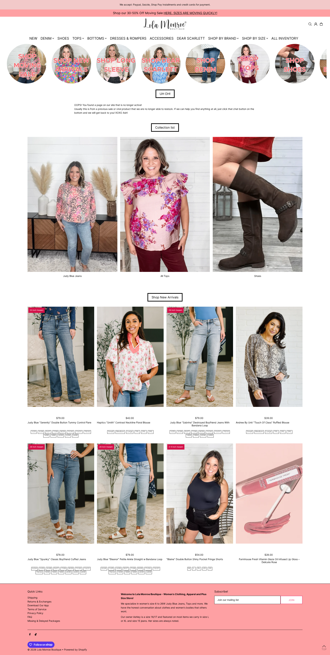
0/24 (34, 568)
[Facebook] (30, 634)
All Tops (165, 275)
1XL (137, 431)
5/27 (48, 431)
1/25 (34, 431)
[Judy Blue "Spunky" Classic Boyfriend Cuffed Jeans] (61, 493)
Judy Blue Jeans (72, 275)
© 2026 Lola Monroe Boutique (44, 649)
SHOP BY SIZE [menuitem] (254, 38)
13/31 (79, 431)
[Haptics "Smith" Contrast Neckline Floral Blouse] (130, 357)
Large (130, 431)
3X (210, 568)
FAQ (30, 616)
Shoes (257, 275)
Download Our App (38, 605)
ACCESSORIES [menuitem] (162, 38)
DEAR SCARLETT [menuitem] (191, 38)
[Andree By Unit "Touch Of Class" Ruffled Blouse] (269, 357)
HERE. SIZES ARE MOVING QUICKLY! (190, 13)
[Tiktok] (36, 634)
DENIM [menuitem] (46, 38)
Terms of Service (37, 609)
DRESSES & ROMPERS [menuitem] (128, 38)
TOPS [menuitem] (76, 38)
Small (110, 431)
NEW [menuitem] (33, 38)
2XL (144, 431)
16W (54, 572)
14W (46, 435)
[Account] (315, 24)
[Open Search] (310, 24)
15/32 (87, 431)
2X (204, 568)
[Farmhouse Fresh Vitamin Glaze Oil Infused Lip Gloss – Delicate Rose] (269, 493)
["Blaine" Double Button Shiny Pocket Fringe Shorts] (199, 493)
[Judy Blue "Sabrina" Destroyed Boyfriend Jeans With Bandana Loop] (199, 357)
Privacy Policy (35, 613)
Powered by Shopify (75, 649)
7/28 (55, 431)
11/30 (70, 431)
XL (199, 568)
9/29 (62, 431)
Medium (120, 431)
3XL (151, 431)
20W (60, 435)
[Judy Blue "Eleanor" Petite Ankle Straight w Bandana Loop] (130, 493)
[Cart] (321, 24)
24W (75, 435)
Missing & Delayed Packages (44, 620)
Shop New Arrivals (165, 297)
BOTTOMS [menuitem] (95, 38)
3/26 (41, 431)
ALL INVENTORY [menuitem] (284, 38)
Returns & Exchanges (39, 601)
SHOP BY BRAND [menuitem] (222, 38)
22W (68, 435)
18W (53, 435)
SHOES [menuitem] (63, 38)
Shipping (32, 597)
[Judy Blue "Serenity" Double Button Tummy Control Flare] (61, 357)
